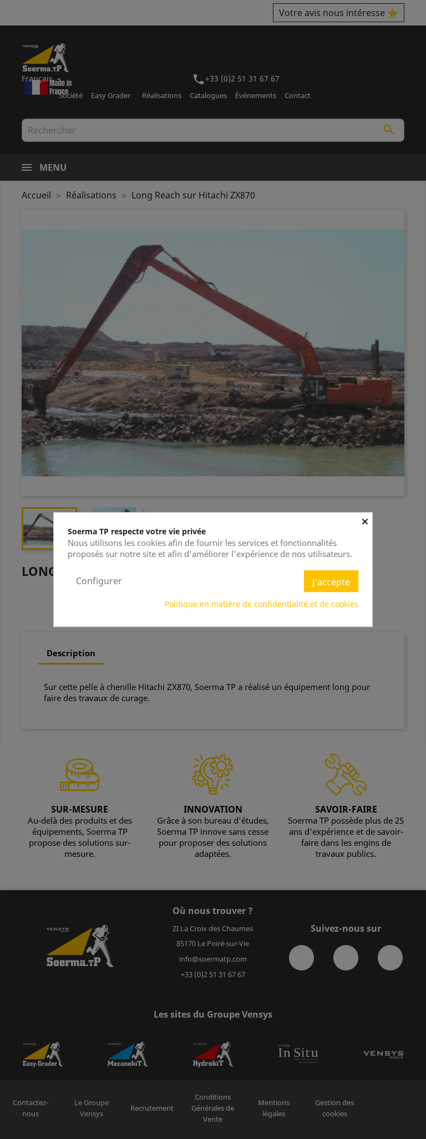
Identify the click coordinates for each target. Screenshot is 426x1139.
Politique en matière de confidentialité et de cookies (261, 604)
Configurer (99, 581)
